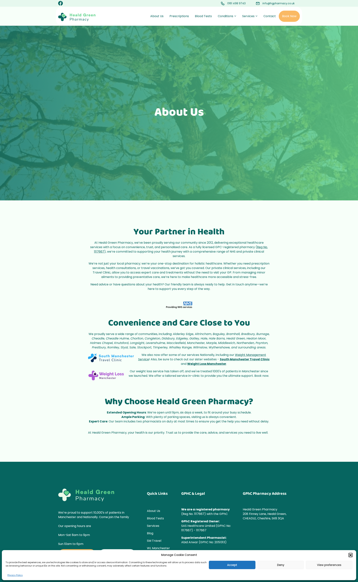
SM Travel (154, 541)
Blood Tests (203, 16)
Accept (232, 565)
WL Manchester (158, 548)
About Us (157, 16)
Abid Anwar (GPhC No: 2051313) (204, 542)
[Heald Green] (76, 17)
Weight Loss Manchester (206, 364)
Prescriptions (179, 16)
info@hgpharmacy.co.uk (279, 3)
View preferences (329, 565)
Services (248, 16)
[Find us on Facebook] (60, 4)
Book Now (289, 16)
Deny (280, 565)
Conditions (225, 16)
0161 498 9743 (236, 3)
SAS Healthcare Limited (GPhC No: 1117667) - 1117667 (206, 528)
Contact (269, 16)
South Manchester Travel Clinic (245, 359)
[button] (350, 555)
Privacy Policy (15, 575)
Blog (150, 533)
